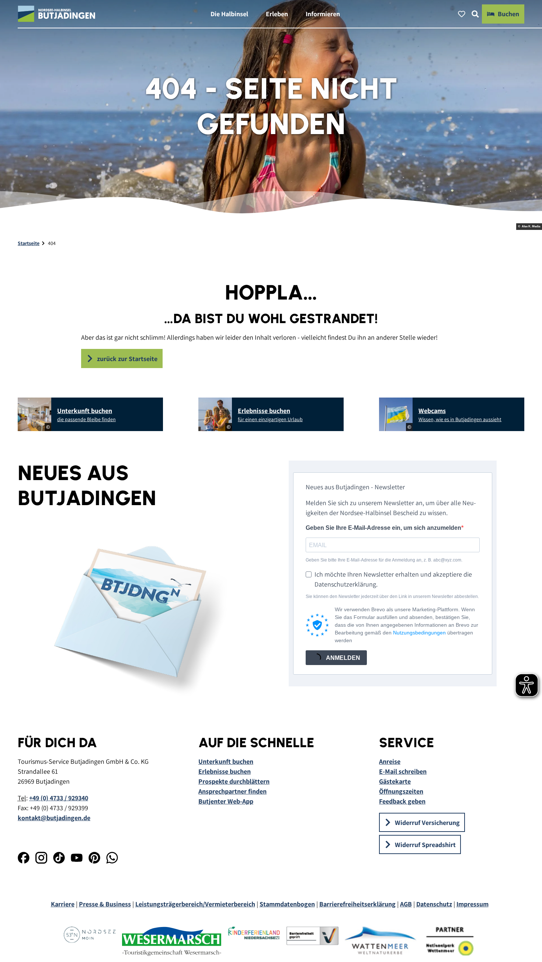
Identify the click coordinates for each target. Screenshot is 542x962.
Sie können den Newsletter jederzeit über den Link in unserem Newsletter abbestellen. (392, 596)
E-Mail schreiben (403, 771)
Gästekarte (395, 781)
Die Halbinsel (229, 14)
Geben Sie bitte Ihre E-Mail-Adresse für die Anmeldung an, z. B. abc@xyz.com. (384, 560)
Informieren (323, 14)
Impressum (472, 904)
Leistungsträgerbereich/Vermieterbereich (195, 904)
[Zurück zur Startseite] (56, 14)
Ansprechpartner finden (232, 791)
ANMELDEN (342, 658)
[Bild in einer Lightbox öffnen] (135, 616)
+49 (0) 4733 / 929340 (58, 798)
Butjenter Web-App (225, 801)
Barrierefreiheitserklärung (357, 904)
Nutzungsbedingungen (419, 633)
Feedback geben (402, 801)
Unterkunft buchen (225, 761)
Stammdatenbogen (287, 904)
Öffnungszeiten (401, 791)
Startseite (28, 243)
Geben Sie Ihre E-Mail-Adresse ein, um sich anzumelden (383, 528)
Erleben (277, 14)
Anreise (389, 761)
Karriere (62, 904)
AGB (406, 904)
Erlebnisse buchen (224, 771)
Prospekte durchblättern (234, 781)
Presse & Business (105, 904)
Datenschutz (434, 904)
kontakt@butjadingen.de (54, 818)
